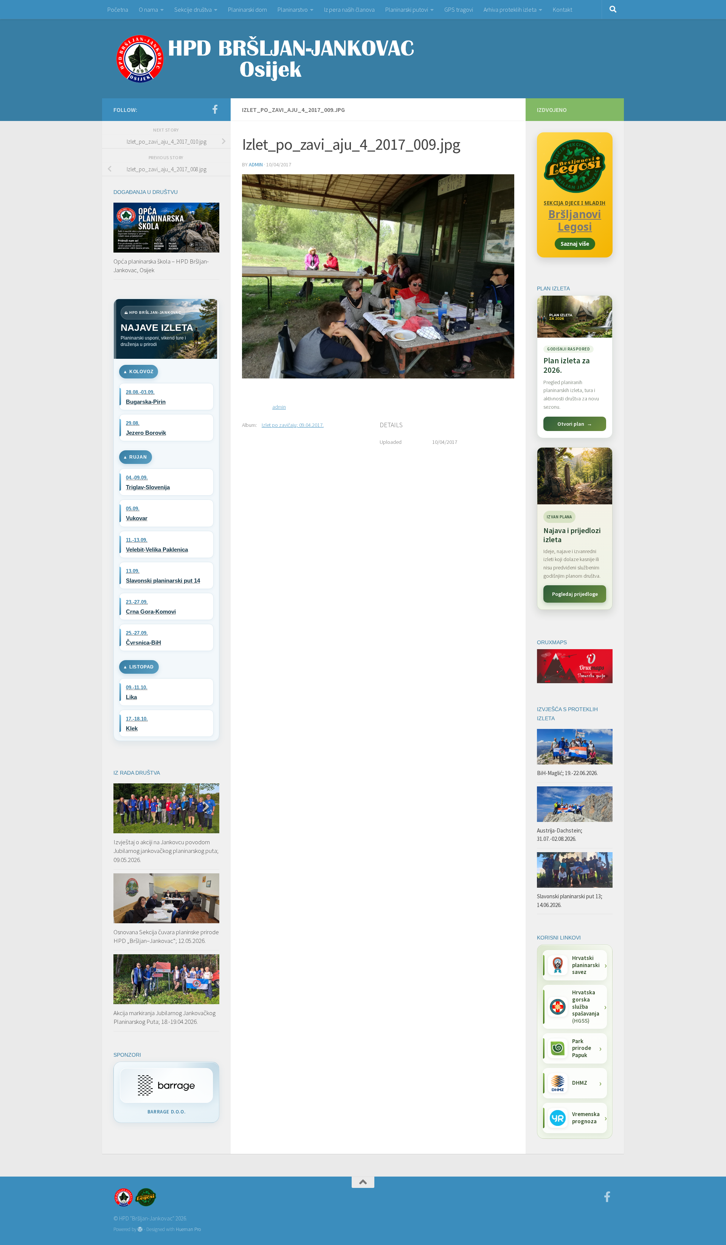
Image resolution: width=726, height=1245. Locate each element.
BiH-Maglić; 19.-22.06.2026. (567, 773)
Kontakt (562, 9)
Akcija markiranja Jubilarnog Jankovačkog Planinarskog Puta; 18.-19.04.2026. (164, 1017)
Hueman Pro (188, 1229)
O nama (148, 9)
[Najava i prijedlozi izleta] (574, 476)
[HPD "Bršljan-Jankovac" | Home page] (264, 58)
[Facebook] (214, 109)
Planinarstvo (293, 9)
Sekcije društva (193, 9)
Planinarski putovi (406, 9)
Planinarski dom (247, 9)
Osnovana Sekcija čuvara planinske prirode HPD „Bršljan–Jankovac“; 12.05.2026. (166, 936)
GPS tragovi (458, 9)
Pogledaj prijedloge (575, 594)
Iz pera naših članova (349, 9)
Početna (117, 9)
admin (256, 164)
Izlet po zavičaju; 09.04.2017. (293, 425)
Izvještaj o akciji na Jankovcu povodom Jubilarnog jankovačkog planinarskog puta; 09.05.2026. (166, 851)
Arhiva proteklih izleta (510, 9)
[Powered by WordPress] (140, 1229)
